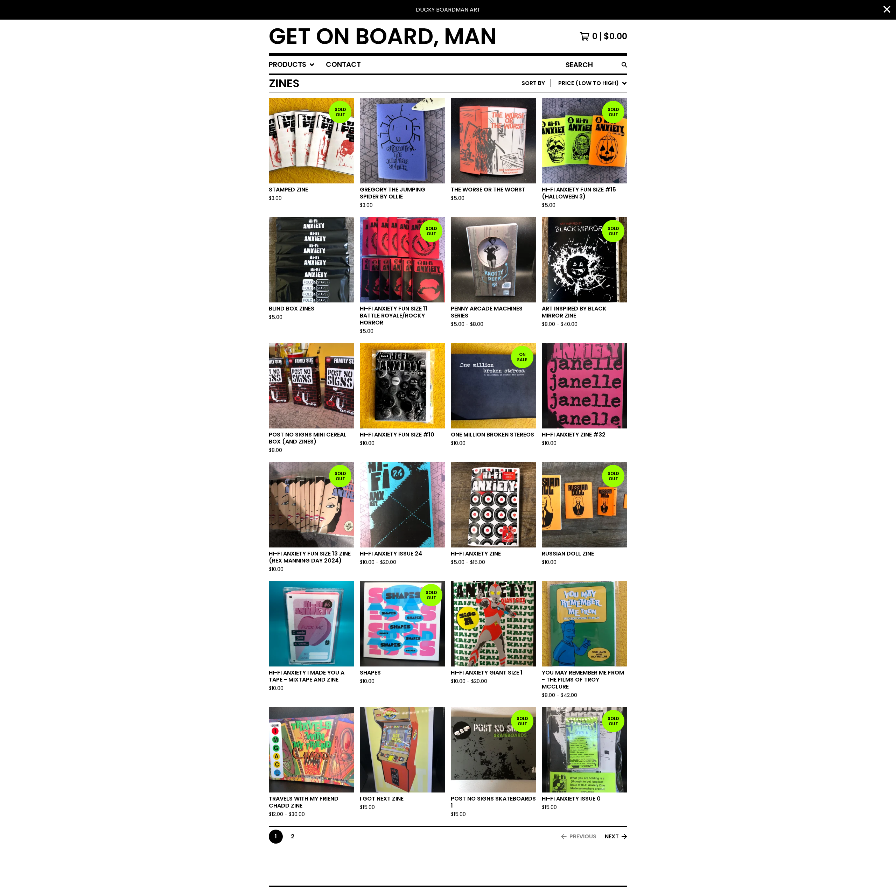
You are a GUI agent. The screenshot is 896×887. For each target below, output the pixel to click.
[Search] (624, 65)
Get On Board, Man (383, 36)
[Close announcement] (886, 10)
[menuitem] (292, 65)
